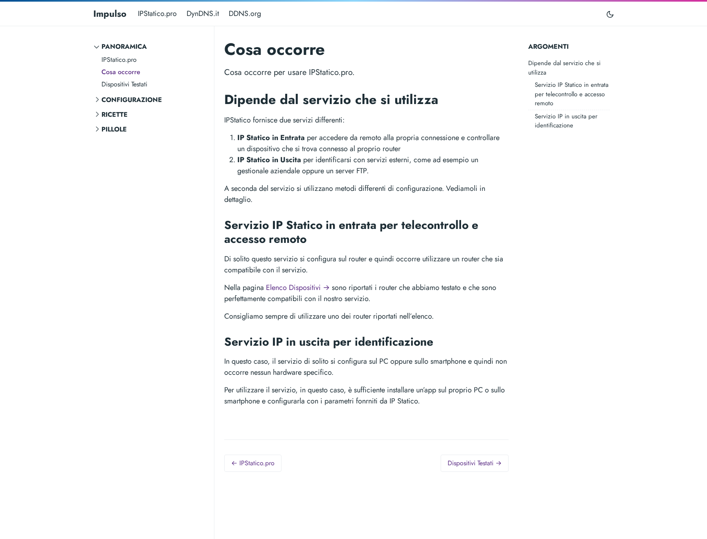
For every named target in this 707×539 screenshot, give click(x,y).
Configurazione (131, 99)
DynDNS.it (203, 13)
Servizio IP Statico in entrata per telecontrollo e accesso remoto (571, 94)
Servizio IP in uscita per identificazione (566, 121)
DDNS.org (245, 13)
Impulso (109, 13)
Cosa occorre (120, 72)
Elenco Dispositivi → (298, 287)
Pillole (114, 129)
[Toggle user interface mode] (610, 14)
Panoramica (124, 46)
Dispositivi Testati (124, 84)
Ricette (114, 114)
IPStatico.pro (157, 13)
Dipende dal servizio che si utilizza (564, 68)
